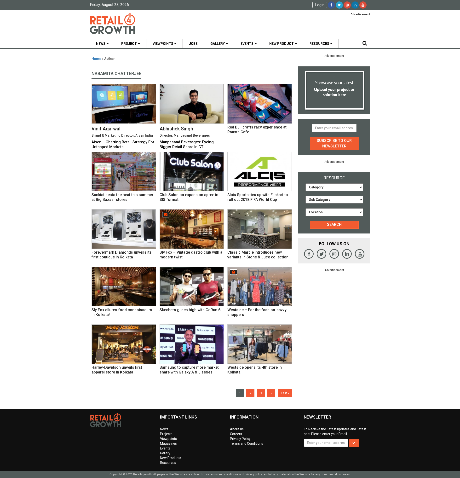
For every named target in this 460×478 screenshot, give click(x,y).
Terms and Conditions (246, 443)
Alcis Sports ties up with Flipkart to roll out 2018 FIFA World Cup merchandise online (257, 199)
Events (247, 44)
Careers (236, 434)
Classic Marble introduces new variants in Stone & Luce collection (257, 254)
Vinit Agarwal (106, 129)
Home (96, 59)
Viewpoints (163, 44)
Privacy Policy (240, 439)
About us (237, 429)
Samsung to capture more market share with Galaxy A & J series (189, 369)
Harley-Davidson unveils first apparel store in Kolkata (117, 369)
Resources (320, 44)
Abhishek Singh (176, 129)
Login (319, 5)
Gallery (217, 44)
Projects (166, 434)
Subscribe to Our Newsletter (334, 143)
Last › (285, 393)
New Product (281, 44)
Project (129, 44)
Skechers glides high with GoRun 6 (190, 310)
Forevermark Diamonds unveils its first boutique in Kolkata (122, 254)
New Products (170, 458)
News (101, 44)
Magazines (168, 443)
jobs (193, 44)
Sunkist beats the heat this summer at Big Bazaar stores (122, 197)
